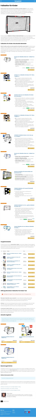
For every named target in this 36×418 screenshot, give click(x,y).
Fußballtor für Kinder (6, 401)
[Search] (35, 1)
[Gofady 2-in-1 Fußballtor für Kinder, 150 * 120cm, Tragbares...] (7, 77)
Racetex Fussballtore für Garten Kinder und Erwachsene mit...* (23, 172)
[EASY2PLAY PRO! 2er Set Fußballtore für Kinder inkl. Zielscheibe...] (7, 97)
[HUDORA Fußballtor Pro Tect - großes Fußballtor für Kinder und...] (7, 208)
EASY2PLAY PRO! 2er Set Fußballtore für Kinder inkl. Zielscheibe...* (23, 95)
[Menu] (1, 1)
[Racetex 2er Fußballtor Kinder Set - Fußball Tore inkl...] (7, 59)
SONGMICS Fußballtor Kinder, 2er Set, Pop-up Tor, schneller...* (23, 136)
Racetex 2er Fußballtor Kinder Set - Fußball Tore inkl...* (24, 57)
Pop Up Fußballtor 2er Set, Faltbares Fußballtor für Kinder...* (24, 227)
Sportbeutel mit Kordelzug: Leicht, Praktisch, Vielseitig (9, 388)
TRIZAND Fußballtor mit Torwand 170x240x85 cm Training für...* (23, 189)
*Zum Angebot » (31, 69)
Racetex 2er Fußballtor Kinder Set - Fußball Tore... (7, 337)
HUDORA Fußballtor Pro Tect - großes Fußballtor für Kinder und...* (24, 206)
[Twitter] (27, 412)
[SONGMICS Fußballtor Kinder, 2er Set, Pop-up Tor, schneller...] (7, 139)
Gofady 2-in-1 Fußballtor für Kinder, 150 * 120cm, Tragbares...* (24, 75)
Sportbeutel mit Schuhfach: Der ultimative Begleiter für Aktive (10, 390)
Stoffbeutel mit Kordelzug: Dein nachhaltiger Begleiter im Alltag (11, 386)
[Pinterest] (29, 412)
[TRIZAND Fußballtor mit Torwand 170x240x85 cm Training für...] (7, 191)
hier (27, 300)
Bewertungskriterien (17, 368)
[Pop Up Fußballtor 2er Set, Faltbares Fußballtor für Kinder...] (7, 228)
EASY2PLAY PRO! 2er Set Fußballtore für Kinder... (26, 337)
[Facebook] (25, 412)
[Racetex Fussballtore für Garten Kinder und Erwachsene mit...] (7, 175)
